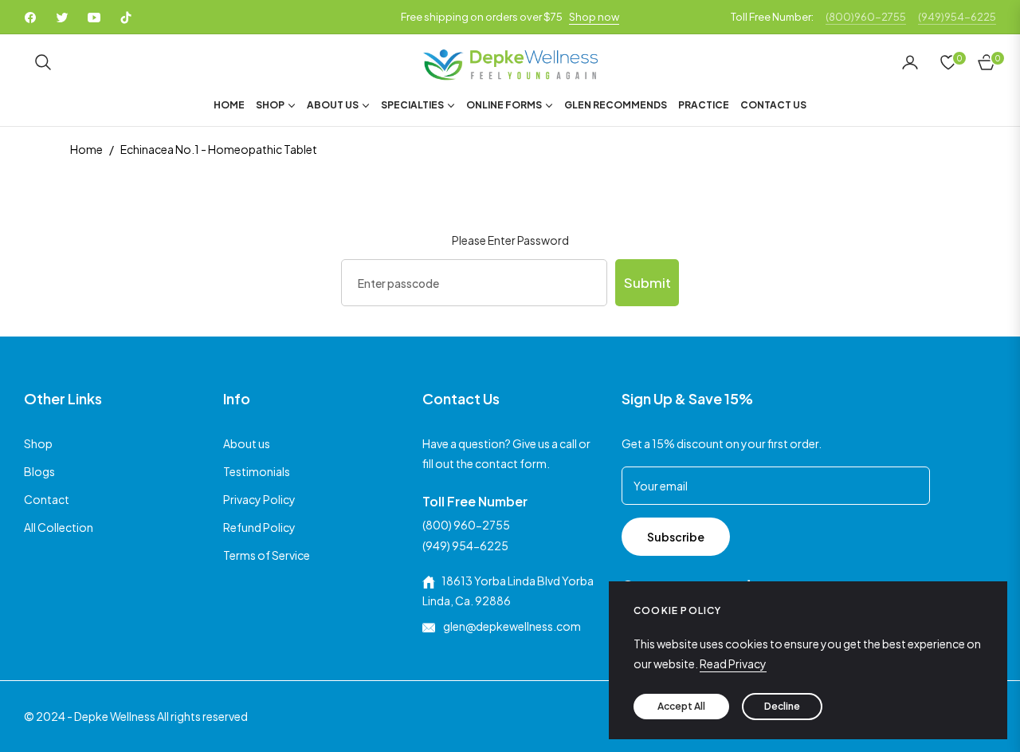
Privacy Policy (259, 499)
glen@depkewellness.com (511, 626)
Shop (38, 443)
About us (246, 443)
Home (86, 149)
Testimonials (256, 471)
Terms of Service (266, 555)
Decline (782, 706)
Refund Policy (259, 527)
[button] (43, 62)
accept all (681, 706)
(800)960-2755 (866, 16)
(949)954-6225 (957, 16)
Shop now (594, 16)
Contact (46, 499)
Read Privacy (733, 663)
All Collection (58, 527)
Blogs (39, 471)
